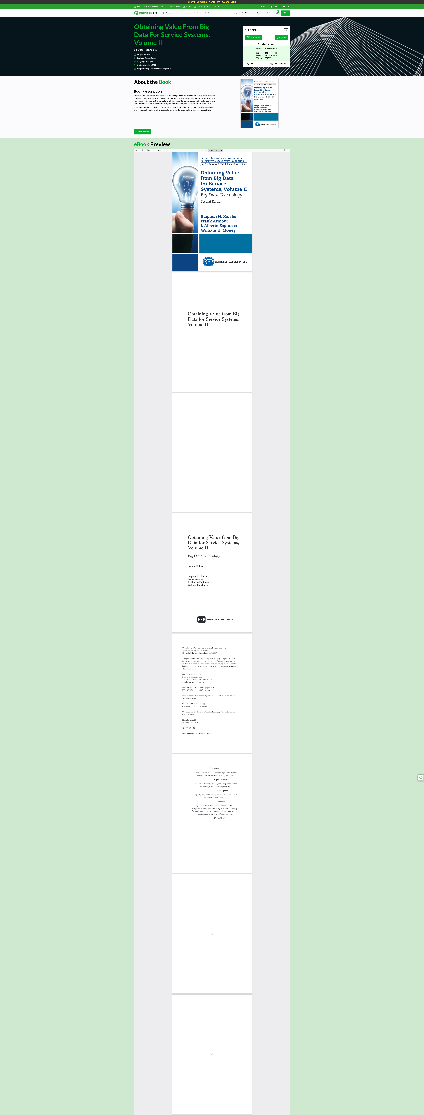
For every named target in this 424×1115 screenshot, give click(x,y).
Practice (188, 7)
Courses (259, 13)
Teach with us (262, 7)
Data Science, (156, 68)
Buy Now (282, 37)
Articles (199, 7)
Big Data (167, 68)
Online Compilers (152, 7)
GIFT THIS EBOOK (280, 64)
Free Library (176, 7)
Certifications (248, 13)
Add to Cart (255, 37)
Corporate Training (214, 7)
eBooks (269, 13)
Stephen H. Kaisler (145, 54)
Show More (142, 131)
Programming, (143, 68)
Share (252, 63)
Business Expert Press (146, 58)
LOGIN (285, 13)
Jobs (165, 7)
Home (139, 7)
